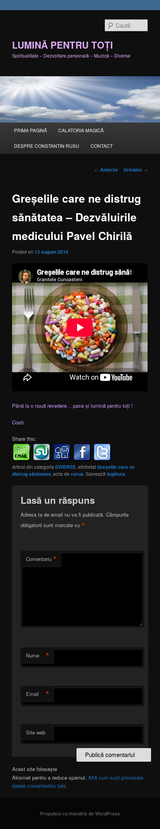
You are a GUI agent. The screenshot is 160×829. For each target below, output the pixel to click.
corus (77, 473)
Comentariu (41, 559)
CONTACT (101, 145)
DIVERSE (65, 466)
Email (37, 694)
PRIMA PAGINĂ (30, 130)
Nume (37, 655)
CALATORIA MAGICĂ (81, 130)
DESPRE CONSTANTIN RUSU (46, 145)
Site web (35, 732)
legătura (116, 473)
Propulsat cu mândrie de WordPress (80, 813)
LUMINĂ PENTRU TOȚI (62, 44)
